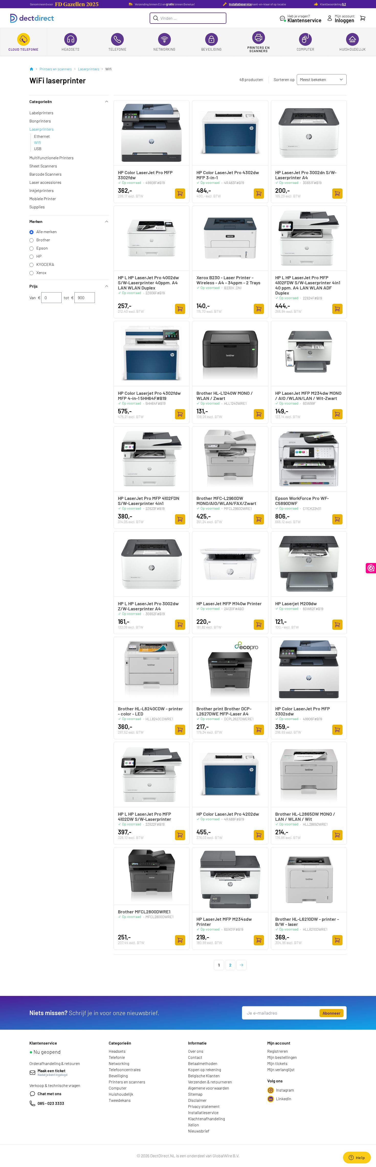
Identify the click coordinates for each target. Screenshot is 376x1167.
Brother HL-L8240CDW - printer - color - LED (150, 711)
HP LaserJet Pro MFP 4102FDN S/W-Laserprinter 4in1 (148, 500)
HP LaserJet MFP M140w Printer (229, 603)
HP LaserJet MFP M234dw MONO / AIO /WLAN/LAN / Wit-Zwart (308, 395)
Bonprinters (40, 120)
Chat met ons (49, 1093)
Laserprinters (88, 69)
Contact (195, 1057)
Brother (43, 239)
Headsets (70, 49)
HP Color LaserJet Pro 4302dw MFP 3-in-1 (227, 175)
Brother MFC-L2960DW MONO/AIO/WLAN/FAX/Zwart (226, 500)
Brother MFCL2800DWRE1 (144, 911)
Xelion (193, 1124)
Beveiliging (211, 49)
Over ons (195, 1051)
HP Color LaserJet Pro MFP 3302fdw (145, 175)
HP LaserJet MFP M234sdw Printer (224, 921)
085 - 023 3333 (51, 1103)
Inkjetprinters (41, 190)
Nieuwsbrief (198, 1130)
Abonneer (331, 1013)
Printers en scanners (258, 49)
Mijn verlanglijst (281, 1069)
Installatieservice (240, 4)
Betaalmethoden (202, 1063)
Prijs (33, 286)
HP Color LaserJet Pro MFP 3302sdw (302, 711)
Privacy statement (204, 1106)
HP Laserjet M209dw (296, 603)
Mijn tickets (277, 1063)
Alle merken (46, 231)
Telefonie (117, 49)
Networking (164, 49)
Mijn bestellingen (282, 1057)
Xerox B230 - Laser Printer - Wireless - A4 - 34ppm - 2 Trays (228, 280)
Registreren (277, 1051)
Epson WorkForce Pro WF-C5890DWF (302, 500)
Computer (305, 49)
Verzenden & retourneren (210, 1081)
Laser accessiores (45, 182)
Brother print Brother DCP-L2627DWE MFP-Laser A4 (223, 711)
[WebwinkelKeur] (371, 568)
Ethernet (42, 136)
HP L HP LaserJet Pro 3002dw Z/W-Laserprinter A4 (148, 606)
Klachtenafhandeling (206, 1118)
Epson (42, 247)
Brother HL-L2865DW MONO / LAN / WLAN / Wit (305, 816)
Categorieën (40, 101)
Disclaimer (197, 1100)
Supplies (37, 206)
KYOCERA (45, 264)
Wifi (37, 142)
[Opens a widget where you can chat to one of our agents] (357, 1158)
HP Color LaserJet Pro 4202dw (227, 814)
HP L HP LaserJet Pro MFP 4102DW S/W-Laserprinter (144, 816)
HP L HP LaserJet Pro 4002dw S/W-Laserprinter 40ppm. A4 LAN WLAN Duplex (148, 282)
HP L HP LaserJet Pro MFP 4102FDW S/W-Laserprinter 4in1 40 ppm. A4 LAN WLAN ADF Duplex (307, 285)
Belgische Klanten (204, 1075)
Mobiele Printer (42, 198)
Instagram (285, 1089)
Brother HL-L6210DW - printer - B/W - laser (307, 921)
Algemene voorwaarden (208, 1087)
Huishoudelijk (352, 49)
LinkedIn (283, 1098)
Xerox (41, 272)
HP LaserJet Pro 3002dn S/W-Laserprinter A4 (305, 175)
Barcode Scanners (45, 174)
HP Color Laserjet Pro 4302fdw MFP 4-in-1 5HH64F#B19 (149, 395)
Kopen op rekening (204, 1069)
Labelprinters (41, 112)
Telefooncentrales (125, 1069)
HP (38, 256)
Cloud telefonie (23, 49)
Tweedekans (120, 1100)
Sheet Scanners (43, 165)
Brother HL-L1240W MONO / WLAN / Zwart (224, 395)
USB (37, 148)
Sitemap (195, 1094)
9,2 (344, 4)
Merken (35, 221)
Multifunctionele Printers (51, 157)
